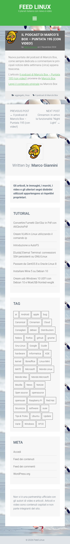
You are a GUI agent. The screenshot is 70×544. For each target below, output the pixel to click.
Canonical (20, 322)
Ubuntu (35, 416)
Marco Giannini (30, 47)
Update (47, 416)
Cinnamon (34, 322)
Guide (44, 345)
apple (36, 314)
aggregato (19, 95)
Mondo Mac (21, 377)
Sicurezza (20, 408)
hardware (20, 353)
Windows (29, 424)
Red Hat (50, 400)
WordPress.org (21, 473)
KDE (47, 353)
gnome (51, 338)
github (40, 338)
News (29, 385)
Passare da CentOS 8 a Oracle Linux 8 (34, 263)
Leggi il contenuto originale (23, 84)
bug (45, 314)
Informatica (35, 353)
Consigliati (20, 330)
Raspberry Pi (35, 400)
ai (16, 314)
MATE (18, 369)
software (33, 408)
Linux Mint (44, 361)
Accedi (17, 451)
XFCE (41, 424)
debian (33, 330)
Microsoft (30, 369)
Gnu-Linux (20, 345)
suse (44, 408)
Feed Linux (35, 8)
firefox (29, 338)
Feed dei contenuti (23, 459)
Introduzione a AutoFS (26, 245)
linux (27, 95)
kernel (18, 361)
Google (33, 345)
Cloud (47, 322)
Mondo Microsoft (40, 377)
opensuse (20, 400)
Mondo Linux (45, 369)
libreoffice (30, 361)
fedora (18, 338)
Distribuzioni (47, 330)
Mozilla (18, 385)
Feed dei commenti (24, 466)
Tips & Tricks (21, 416)
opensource (38, 392)
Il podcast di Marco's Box (46, 95)
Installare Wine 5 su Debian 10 (30, 271)
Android (25, 314)
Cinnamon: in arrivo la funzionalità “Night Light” (48, 118)
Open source (21, 392)
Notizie (39, 385)
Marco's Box (48, 78)
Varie (17, 424)
